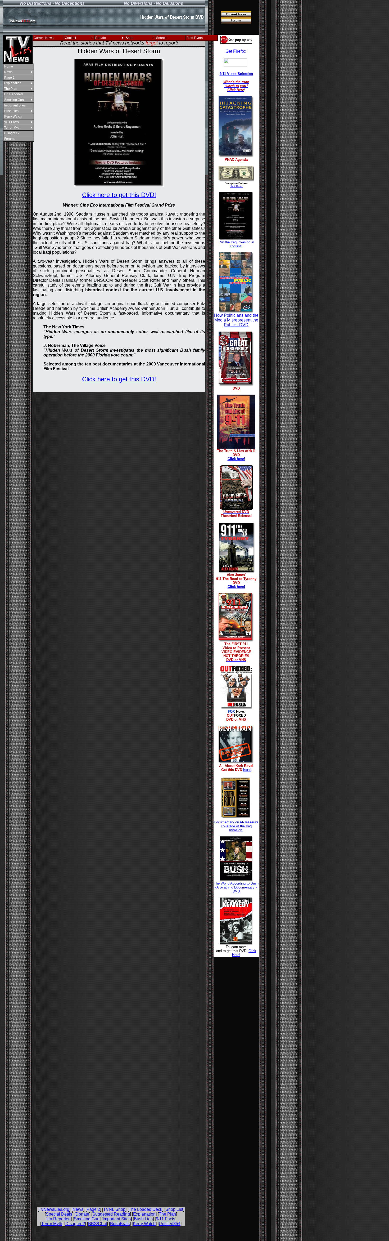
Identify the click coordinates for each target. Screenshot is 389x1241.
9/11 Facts (11, 122)
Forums (9, 139)
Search (161, 38)
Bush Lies (11, 111)
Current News (43, 38)
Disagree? (11, 133)
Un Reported (13, 94)
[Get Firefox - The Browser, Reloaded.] (235, 51)
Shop (129, 38)
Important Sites (15, 105)
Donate (100, 38)
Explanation (12, 83)
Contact (70, 38)
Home (8, 66)
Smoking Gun (14, 100)
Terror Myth (12, 128)
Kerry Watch (13, 116)
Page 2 (9, 77)
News (8, 72)
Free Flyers (195, 38)
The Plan (10, 89)
